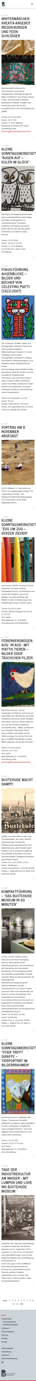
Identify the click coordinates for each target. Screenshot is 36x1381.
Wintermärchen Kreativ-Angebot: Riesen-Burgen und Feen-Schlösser (16, 27)
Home (4, 1315)
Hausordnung (6, 1352)
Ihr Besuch (5, 1328)
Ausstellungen (7, 1319)
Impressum (5, 1355)
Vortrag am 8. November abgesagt (14, 431)
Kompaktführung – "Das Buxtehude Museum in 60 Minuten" (17, 897)
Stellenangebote (7, 1348)
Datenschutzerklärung (9, 1358)
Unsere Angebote (8, 1332)
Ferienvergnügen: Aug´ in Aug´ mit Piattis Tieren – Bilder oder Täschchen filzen (17, 649)
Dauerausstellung (9, 1322)
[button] (32, 4)
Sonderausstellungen (10, 1325)
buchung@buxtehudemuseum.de (16, 131)
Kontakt (4, 1342)
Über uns (5, 1335)
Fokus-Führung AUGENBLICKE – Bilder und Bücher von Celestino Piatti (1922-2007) (16, 280)
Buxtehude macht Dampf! (17, 782)
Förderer (5, 1338)
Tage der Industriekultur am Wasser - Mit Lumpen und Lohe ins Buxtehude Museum (17, 1180)
